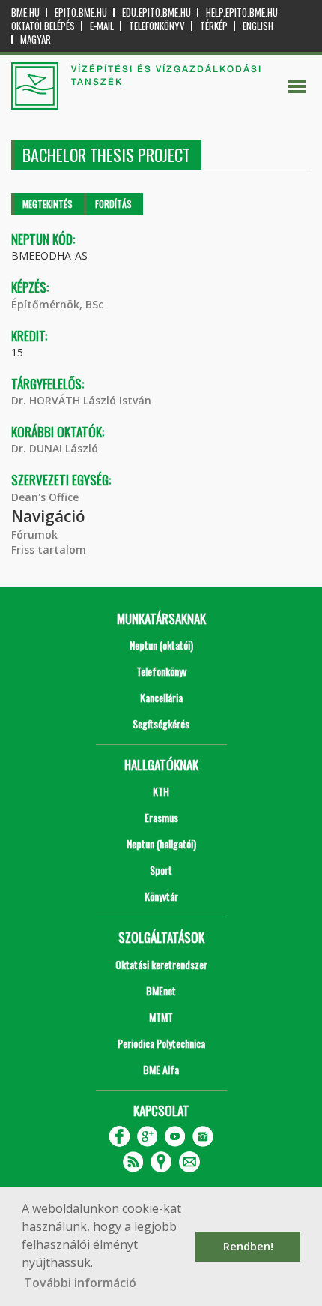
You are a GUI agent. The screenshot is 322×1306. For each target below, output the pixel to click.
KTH (161, 791)
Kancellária (161, 697)
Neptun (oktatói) (161, 645)
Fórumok (34, 534)
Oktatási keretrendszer (161, 964)
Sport (161, 870)
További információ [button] (80, 1282)
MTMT (161, 1017)
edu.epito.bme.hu (156, 12)
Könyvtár (161, 896)
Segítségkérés (161, 723)
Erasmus (161, 817)
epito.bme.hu (81, 12)
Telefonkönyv (157, 26)
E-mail (102, 26)
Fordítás (113, 203)
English (258, 26)
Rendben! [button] (248, 1246)
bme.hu (25, 12)
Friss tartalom (48, 549)
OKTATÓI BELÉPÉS (43, 26)
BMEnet (161, 990)
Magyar (35, 39)
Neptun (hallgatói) (161, 843)
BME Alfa (161, 1069)
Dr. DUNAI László (54, 448)
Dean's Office (45, 497)
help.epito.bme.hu (242, 12)
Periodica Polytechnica (161, 1043)
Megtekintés (47, 203)
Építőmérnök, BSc (57, 304)
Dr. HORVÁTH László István (81, 400)
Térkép (214, 26)
